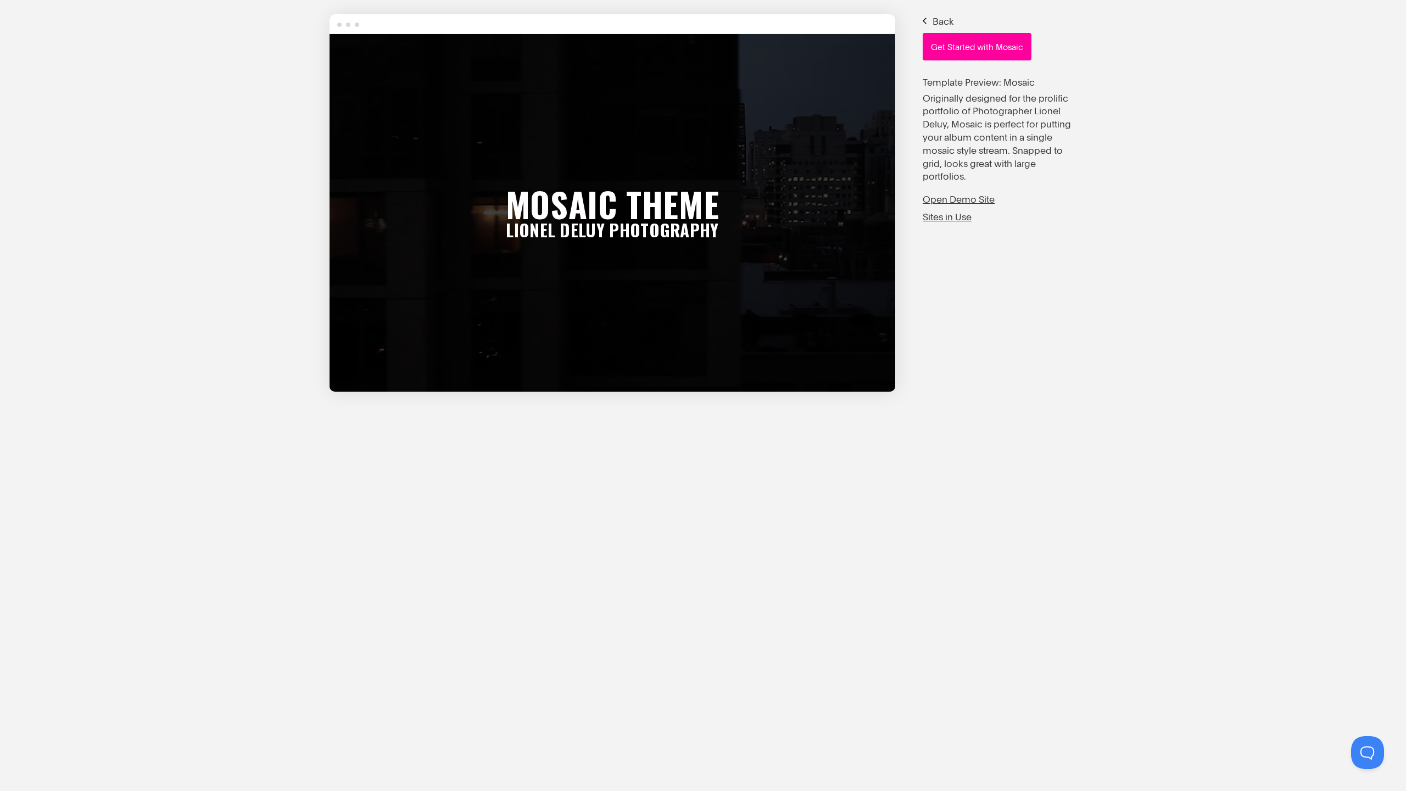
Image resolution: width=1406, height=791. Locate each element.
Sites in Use (947, 216)
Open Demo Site (959, 199)
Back (942, 21)
